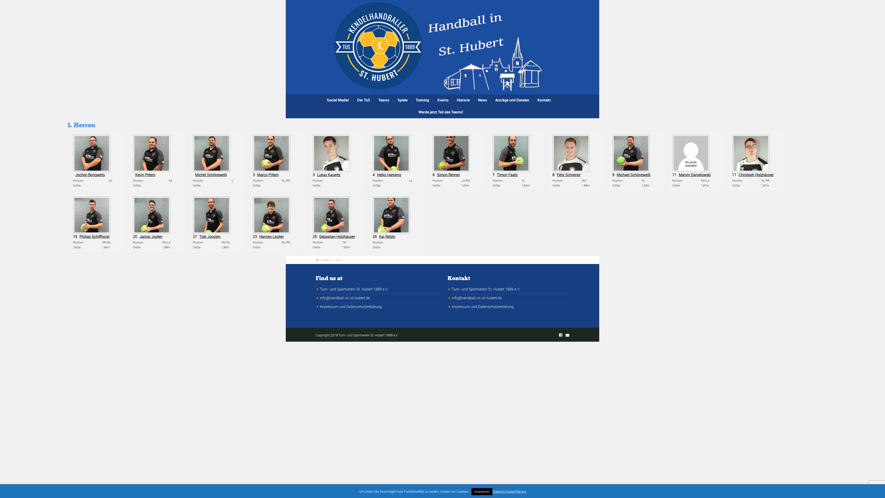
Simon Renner (448, 174)
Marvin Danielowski (695, 174)
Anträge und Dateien (512, 100)
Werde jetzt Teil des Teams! (441, 112)
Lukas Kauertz (328, 174)
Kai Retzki (387, 236)
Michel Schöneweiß (211, 174)
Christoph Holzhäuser (756, 174)
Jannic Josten (150, 236)
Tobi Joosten (210, 236)
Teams (383, 100)
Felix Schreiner (569, 174)
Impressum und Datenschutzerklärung (351, 306)
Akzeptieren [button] (482, 491)
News (482, 100)
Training (422, 100)
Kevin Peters (145, 174)
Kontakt (544, 100)
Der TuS (363, 100)
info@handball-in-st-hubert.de (345, 297)
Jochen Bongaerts (90, 174)
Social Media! (338, 100)
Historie (463, 100)
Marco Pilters (268, 174)
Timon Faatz (507, 174)
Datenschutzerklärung (509, 491)
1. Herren (337, 260)
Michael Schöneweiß (633, 174)
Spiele (402, 100)
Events (442, 100)
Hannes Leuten (271, 236)
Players (326, 260)
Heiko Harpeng (389, 174)
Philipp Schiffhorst (94, 236)
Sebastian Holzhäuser (337, 236)
